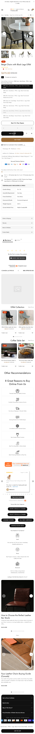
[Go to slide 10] (21, 494)
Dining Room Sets (17, 526)
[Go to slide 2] (5, 494)
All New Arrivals (26, 520)
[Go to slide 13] (27, 494)
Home (2, 15)
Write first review (18, 258)
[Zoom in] (30, 20)
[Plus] (31, 128)
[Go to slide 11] (23, 494)
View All (30, 307)
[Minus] (3, 128)
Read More (4, 627)
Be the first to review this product (17, 254)
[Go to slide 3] (7, 494)
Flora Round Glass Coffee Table (26, 360)
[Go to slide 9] (19, 494)
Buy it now (17, 140)
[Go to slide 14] (29, 494)
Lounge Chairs (8, 520)
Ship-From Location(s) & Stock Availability (13, 145)
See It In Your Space (17, 123)
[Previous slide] (2, 481)
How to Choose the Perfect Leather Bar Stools (16, 616)
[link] (20, 271)
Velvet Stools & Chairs (17, 514)
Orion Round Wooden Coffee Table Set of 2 (9, 360)
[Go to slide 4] (9, 494)
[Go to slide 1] (3, 494)
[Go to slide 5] (11, 494)
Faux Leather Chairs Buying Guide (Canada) (16, 675)
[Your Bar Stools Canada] (17, 10)
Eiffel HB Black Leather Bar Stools (9, 327)
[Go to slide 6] (13, 494)
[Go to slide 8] (17, 494)
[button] (30, 33)
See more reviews (17, 497)
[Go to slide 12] (25, 494)
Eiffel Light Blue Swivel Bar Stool (26, 327)
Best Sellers (7, 15)
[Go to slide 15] (31, 494)
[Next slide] (33, 481)
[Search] (28, 10)
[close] (34, 1)
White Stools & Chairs (17, 509)
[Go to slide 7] (15, 494)
